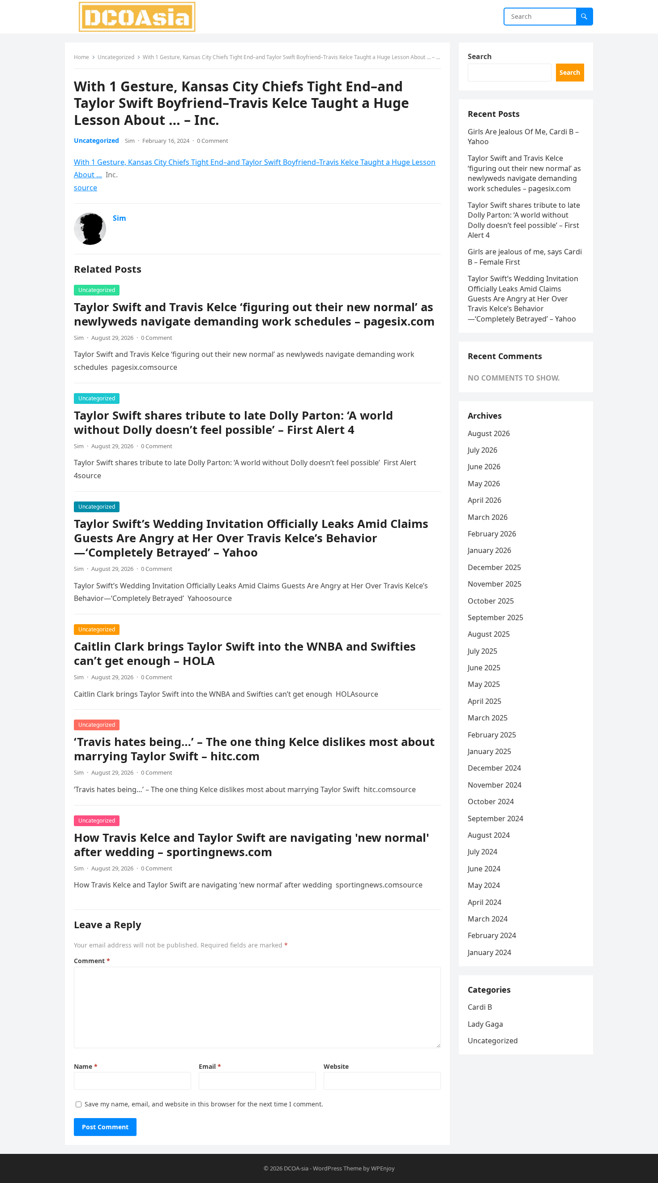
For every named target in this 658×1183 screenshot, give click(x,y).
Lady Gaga (485, 1024)
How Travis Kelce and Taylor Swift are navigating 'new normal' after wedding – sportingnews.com (251, 845)
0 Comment (212, 141)
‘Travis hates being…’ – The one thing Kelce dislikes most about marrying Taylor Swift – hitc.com (254, 749)
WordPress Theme (337, 1168)
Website (336, 1066)
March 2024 (488, 919)
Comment (92, 960)
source (85, 188)
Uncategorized (116, 57)
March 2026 (488, 517)
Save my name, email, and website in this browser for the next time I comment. (204, 1104)
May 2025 (484, 684)
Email (210, 1066)
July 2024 (482, 852)
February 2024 (492, 935)
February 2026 (492, 534)
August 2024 (489, 835)
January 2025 (489, 751)
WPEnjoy (383, 1168)
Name (86, 1066)
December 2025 (494, 567)
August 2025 (489, 634)
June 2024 (484, 869)
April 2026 (484, 500)
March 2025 (488, 718)
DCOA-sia (296, 1168)
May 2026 (484, 484)
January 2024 (489, 952)
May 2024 (484, 885)
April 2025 (484, 701)
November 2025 (494, 584)
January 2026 (489, 550)
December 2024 (494, 768)
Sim (130, 141)
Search (480, 56)
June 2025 (484, 668)
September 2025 (495, 617)
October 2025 (491, 601)
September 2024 (495, 818)
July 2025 (482, 651)
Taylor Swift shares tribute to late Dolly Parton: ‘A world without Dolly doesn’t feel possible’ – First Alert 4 (233, 422)
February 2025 (492, 735)
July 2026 (482, 450)
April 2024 (484, 902)
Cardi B (480, 1007)
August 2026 (489, 433)
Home (81, 57)
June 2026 (484, 466)
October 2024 (491, 801)
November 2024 (494, 785)
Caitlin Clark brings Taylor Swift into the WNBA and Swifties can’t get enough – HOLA (245, 654)
